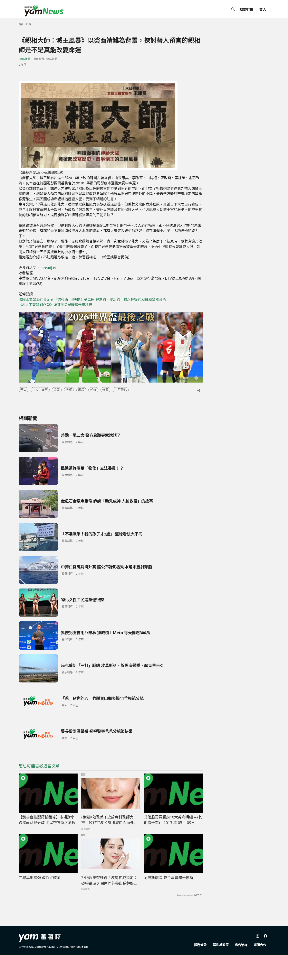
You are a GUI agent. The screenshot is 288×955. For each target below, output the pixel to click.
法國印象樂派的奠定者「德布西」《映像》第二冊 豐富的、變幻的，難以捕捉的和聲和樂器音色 (92, 299)
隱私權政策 (221, 945)
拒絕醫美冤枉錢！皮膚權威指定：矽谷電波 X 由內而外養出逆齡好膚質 (109, 880)
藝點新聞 (24, 59)
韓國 (105, 390)
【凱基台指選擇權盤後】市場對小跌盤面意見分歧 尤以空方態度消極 (47, 820)
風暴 (81, 390)
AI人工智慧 (40, 390)
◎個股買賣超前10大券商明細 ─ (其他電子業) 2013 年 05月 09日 (173, 820)
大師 (69, 390)
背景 (57, 390)
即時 (28, 24)
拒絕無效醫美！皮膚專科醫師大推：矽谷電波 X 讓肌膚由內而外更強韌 (109, 820)
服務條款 (200, 945)
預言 (23, 390)
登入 (262, 9)
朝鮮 (93, 390)
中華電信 (120, 390)
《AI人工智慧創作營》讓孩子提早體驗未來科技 (55, 304)
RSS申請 (246, 9)
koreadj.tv (48, 267)
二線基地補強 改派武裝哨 (40, 877)
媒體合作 (260, 945)
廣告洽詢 (241, 945)
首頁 (21, 24)
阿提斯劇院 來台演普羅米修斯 (168, 877)
